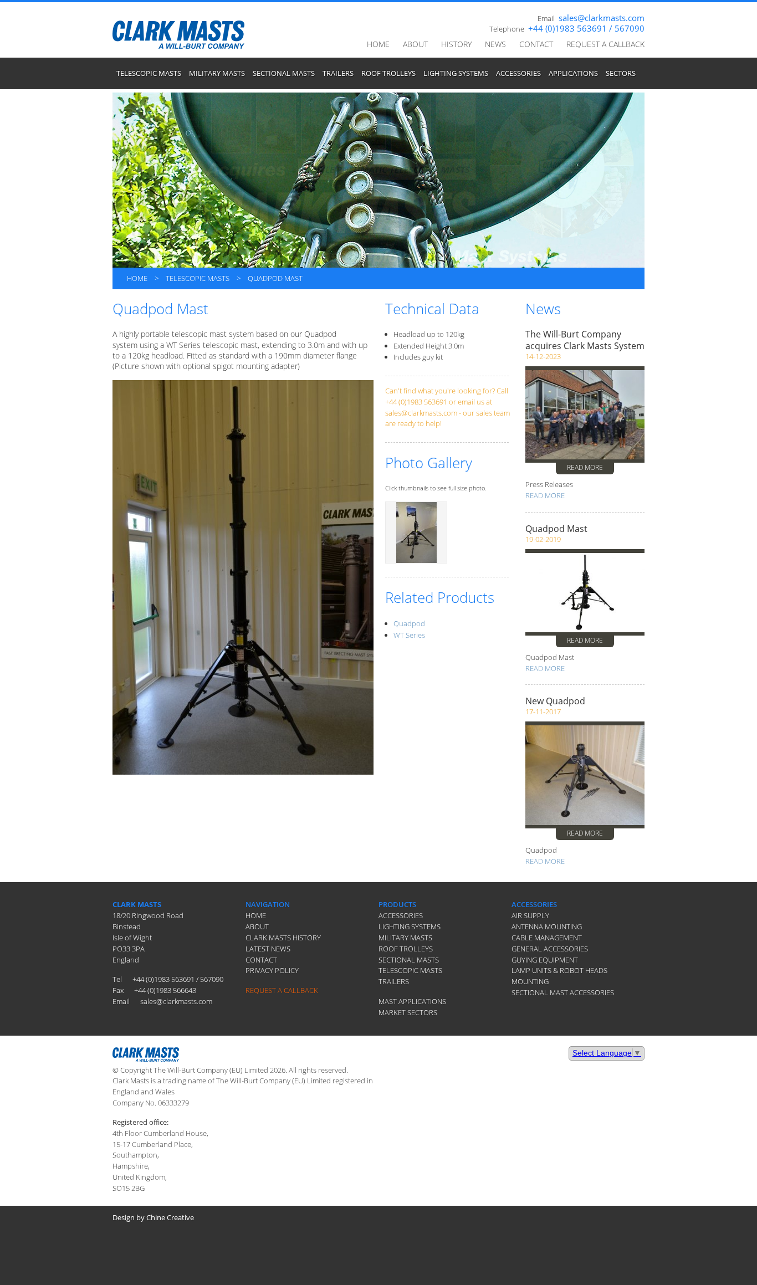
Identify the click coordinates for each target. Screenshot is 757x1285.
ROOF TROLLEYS (388, 73)
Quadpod (409, 623)
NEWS (495, 44)
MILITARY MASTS (217, 73)
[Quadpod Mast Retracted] (416, 531)
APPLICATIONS (573, 73)
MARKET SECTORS (407, 1012)
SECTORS (621, 73)
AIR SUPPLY (530, 915)
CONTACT (536, 44)
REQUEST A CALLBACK (605, 44)
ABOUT (415, 44)
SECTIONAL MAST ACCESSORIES (563, 992)
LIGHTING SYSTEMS (455, 73)
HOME (378, 44)
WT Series (409, 635)
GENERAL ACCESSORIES (550, 949)
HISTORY (456, 44)
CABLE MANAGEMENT (547, 938)
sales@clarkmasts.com (602, 17)
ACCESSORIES (518, 73)
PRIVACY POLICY (272, 970)
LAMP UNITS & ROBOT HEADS (559, 970)
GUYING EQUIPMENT (545, 960)
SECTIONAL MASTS (284, 73)
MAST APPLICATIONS (412, 1001)
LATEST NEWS (267, 949)
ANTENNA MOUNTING (547, 926)
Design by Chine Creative (153, 1217)
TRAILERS (338, 73)
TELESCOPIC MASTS (148, 73)
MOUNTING (530, 981)
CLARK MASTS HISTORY (283, 938)
